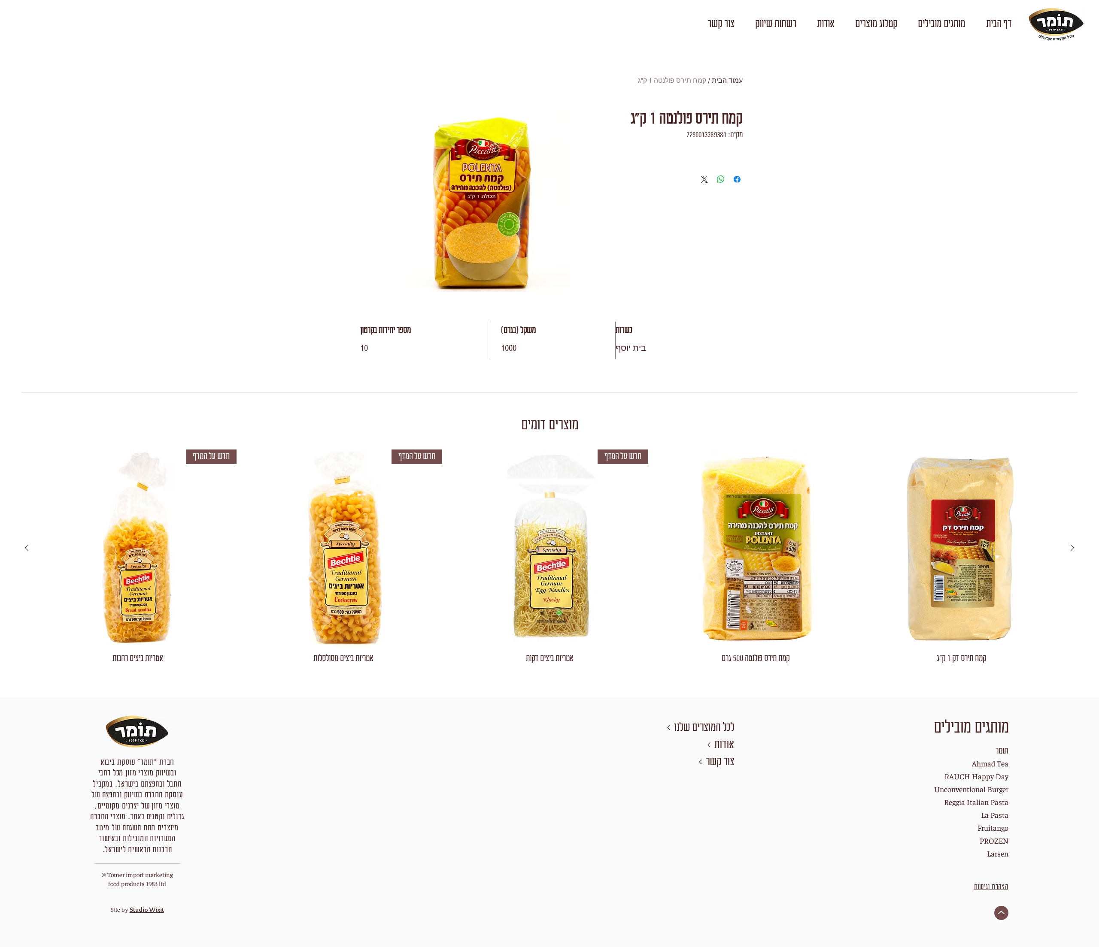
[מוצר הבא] (26, 548)
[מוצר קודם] (1072, 548)
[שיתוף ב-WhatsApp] (721, 179)
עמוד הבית (727, 80)
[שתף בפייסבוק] (737, 179)
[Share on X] (704, 179)
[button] (941, 24)
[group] (549, 557)
